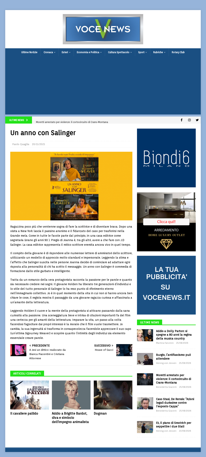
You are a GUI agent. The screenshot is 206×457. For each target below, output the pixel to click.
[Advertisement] (103, 86)
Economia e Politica (88, 52)
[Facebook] (181, 120)
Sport (141, 52)
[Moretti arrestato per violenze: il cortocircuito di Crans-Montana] (145, 379)
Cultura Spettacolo (118, 52)
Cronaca (48, 52)
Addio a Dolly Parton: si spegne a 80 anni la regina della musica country (174, 334)
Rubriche (158, 52)
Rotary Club (178, 52)
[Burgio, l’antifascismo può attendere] (145, 359)
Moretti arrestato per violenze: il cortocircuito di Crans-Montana (173, 378)
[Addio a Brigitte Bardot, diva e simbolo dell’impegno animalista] (71, 395)
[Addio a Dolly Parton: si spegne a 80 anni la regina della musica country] (145, 335)
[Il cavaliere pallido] (29, 395)
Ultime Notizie (29, 52)
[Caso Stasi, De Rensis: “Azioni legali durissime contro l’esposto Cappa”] (145, 403)
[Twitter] (197, 120)
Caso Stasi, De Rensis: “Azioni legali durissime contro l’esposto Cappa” (175, 402)
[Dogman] (113, 395)
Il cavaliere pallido (24, 413)
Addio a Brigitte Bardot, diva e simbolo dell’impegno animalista (70, 418)
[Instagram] (189, 120)
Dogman (100, 413)
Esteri (65, 52)
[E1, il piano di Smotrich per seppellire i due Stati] (145, 427)
